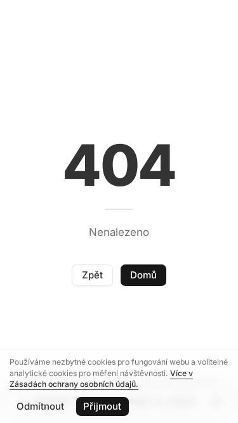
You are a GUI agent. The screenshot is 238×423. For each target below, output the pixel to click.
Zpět (92, 275)
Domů (143, 275)
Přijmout (102, 406)
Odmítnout (40, 406)
